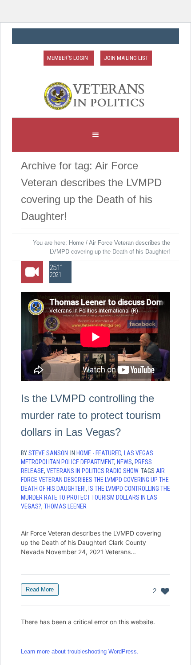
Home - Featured (98, 453)
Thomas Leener (65, 506)
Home (76, 242)
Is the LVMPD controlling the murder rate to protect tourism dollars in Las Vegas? (91, 415)
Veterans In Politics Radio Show (93, 470)
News (124, 462)
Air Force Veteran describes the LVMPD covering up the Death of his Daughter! (95, 479)
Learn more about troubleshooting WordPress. (80, 651)
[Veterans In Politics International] (95, 96)
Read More (40, 589)
